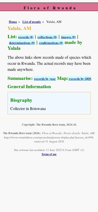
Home (13, 21)
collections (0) (47, 36)
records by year (45, 78)
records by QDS (79, 78)
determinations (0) (22, 42)
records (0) (25, 36)
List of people (31, 21)
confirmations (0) (51, 42)
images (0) (68, 36)
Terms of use (49, 154)
